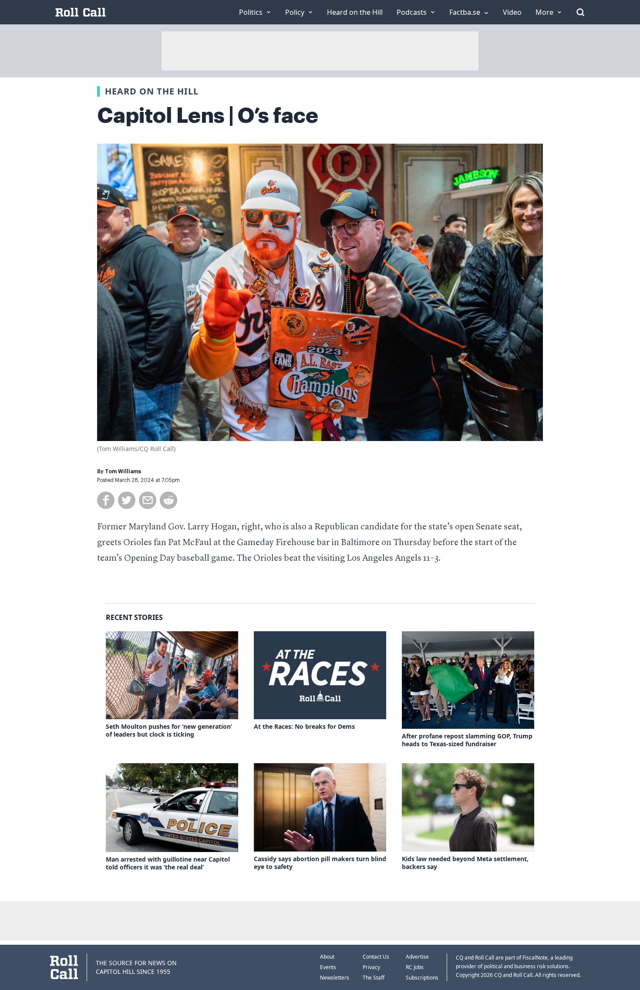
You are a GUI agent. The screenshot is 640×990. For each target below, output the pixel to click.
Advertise (417, 956)
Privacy (371, 967)
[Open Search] (580, 12)
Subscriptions (422, 977)
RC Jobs (415, 967)
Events (328, 967)
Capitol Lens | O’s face (207, 115)
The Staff (373, 977)
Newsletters (334, 977)
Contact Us (376, 956)
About (327, 956)
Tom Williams (123, 471)
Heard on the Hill (152, 91)
